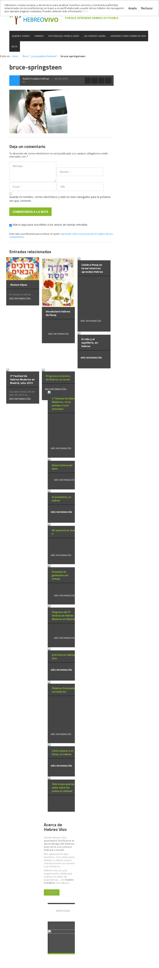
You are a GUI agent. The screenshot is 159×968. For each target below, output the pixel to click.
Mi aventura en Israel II (64, 532)
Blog (15, 46)
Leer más (52, 892)
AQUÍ (85, 11)
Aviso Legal (63, 910)
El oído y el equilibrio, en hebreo (89, 342)
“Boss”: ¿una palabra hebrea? (39, 56)
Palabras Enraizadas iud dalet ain (63, 690)
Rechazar (147, 8)
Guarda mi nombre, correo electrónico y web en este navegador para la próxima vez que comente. (59, 199)
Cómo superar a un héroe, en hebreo (62, 752)
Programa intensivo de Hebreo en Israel (58, 377)
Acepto (132, 8)
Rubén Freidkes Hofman (36, 78)
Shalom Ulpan (18, 285)
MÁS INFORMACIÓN (20, 298)
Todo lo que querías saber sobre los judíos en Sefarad (63, 787)
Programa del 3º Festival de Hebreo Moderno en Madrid (63, 615)
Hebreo (39, 36)
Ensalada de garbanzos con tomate (60, 575)
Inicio (15, 56)
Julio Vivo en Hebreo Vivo (63, 656)
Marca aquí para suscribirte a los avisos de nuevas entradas (49, 224)
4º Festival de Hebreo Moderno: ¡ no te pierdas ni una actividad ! (64, 403)
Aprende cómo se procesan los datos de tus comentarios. (61, 235)
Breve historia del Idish (62, 467)
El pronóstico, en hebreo (61, 498)
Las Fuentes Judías (95, 36)
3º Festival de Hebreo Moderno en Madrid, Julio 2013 (22, 379)
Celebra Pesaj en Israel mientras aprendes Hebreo (92, 268)
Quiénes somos (21, 36)
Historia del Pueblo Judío (63, 36)
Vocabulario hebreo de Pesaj (58, 313)
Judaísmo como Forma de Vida (128, 36)
